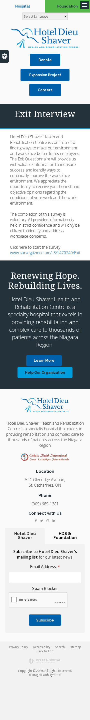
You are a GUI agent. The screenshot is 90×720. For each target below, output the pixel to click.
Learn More (44, 360)
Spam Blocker (45, 588)
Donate (45, 60)
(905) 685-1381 (45, 504)
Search (60, 647)
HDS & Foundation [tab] (65, 535)
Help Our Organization (45, 373)
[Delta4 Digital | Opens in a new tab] (45, 661)
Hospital (22, 6)
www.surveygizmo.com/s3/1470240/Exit (45, 252)
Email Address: (45, 566)
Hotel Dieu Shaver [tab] (25, 535)
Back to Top (45, 651)
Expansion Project (45, 75)
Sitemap (75, 647)
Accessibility (41, 647)
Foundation (67, 6)
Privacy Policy (18, 647)
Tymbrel (55, 675)
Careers (45, 90)
